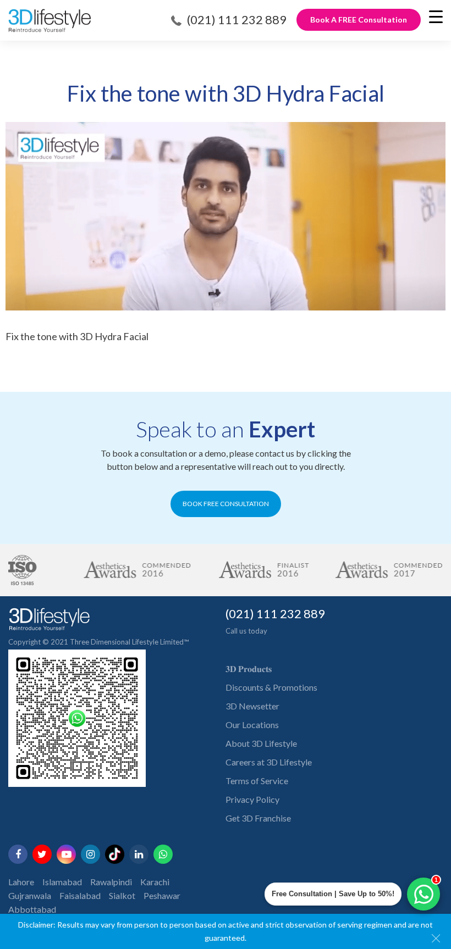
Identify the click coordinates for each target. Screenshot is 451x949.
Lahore (21, 881)
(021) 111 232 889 (237, 19)
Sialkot (122, 895)
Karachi (154, 881)
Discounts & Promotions (271, 687)
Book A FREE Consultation (358, 19)
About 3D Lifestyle (261, 743)
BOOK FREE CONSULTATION (226, 504)
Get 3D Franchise (258, 818)
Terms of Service (257, 780)
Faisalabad (80, 895)
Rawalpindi (111, 881)
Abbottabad (32, 909)
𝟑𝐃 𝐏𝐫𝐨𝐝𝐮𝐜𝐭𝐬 (249, 668)
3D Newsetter (252, 706)
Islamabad (62, 881)
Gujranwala (29, 895)
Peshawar (162, 895)
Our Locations (252, 724)
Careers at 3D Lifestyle (269, 762)
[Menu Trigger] (436, 16)
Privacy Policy (252, 799)
